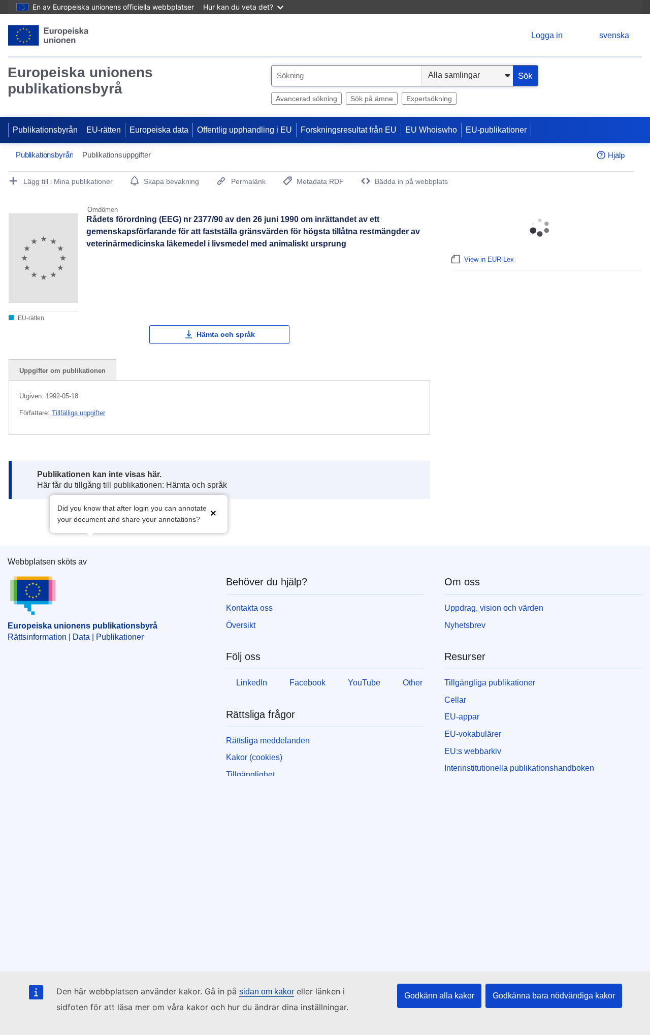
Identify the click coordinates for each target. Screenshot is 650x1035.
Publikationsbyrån (45, 130)
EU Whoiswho (431, 130)
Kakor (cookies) (254, 757)
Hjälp (616, 155)
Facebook (307, 682)
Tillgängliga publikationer (489, 682)
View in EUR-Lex (489, 259)
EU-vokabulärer (472, 734)
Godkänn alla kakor (439, 995)
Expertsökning (429, 99)
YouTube (364, 682)
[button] (213, 513)
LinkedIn (251, 682)
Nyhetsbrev (464, 625)
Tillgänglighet (250, 774)
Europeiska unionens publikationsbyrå (80, 81)
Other (412, 682)
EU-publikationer (496, 130)
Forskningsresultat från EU (349, 130)
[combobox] (346, 76)
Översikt (240, 625)
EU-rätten (103, 130)
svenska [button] (614, 35)
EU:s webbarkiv (472, 751)
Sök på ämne (371, 99)
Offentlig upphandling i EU (244, 130)
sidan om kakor (266, 991)
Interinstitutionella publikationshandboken (519, 768)
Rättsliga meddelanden (268, 740)
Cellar (455, 700)
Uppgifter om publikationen (62, 370)
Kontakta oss (249, 608)
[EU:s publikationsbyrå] (48, 35)
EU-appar (461, 716)
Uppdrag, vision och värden (493, 608)
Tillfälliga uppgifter (78, 413)
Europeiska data (158, 130)
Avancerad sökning (306, 99)
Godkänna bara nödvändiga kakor (554, 995)
